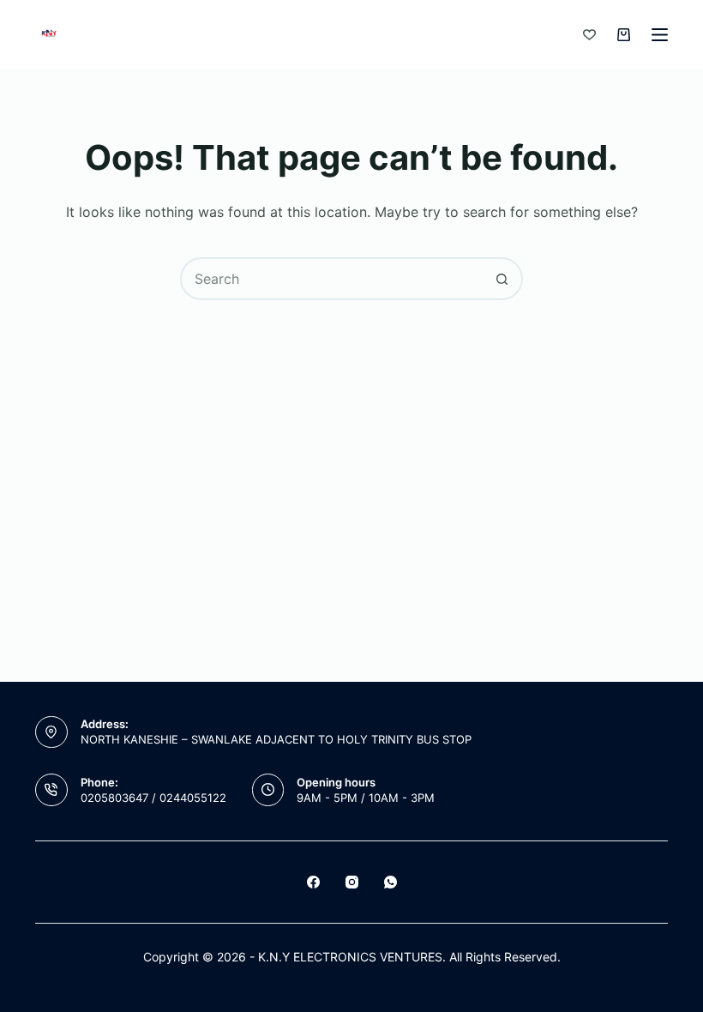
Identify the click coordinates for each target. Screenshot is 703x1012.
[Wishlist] (589, 34)
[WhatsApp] (390, 882)
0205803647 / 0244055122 (153, 797)
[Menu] (660, 35)
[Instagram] (351, 882)
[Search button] (501, 278)
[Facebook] (313, 882)
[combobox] (332, 278)
